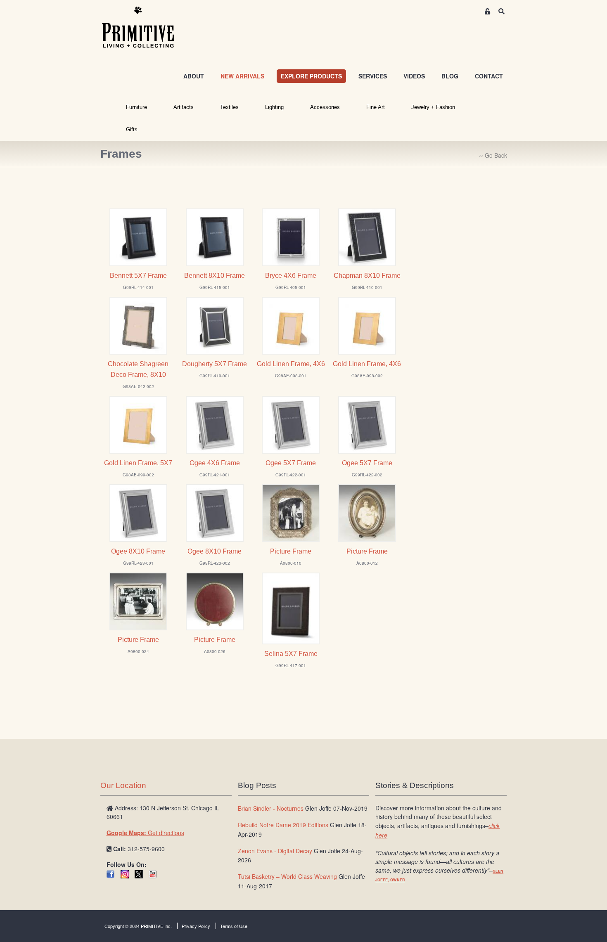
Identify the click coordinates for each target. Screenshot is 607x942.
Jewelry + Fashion (433, 107)
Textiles (229, 107)
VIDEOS (414, 76)
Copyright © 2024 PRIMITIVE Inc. (138, 926)
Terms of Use (233, 926)
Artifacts (183, 107)
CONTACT (489, 76)
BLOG (449, 76)
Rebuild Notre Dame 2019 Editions (283, 825)
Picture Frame (290, 551)
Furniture (136, 107)
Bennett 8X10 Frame (214, 275)
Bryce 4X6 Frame (290, 275)
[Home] (144, 28)
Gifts (132, 129)
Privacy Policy (196, 926)
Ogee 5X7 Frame (291, 462)
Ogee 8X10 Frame (138, 551)
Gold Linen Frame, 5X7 (138, 462)
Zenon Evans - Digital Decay (275, 851)
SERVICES (372, 76)
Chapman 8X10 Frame (367, 275)
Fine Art (375, 107)
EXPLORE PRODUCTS (311, 76)
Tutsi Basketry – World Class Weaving (287, 876)
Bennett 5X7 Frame (138, 275)
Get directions (145, 832)
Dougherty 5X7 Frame (214, 363)
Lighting (274, 107)
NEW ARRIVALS (242, 76)
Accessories (325, 107)
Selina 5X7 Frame (291, 653)
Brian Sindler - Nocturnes (271, 808)
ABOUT (193, 76)
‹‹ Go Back (493, 155)
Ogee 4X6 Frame (215, 462)
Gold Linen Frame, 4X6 (291, 363)
